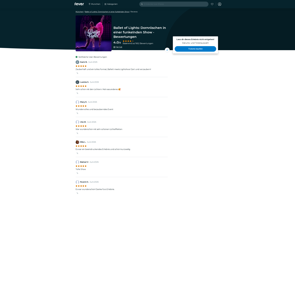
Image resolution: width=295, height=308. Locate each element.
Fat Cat (119, 47)
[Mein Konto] (219, 4)
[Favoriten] (212, 4)
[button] (195, 49)
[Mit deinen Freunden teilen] (167, 50)
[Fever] (79, 4)
